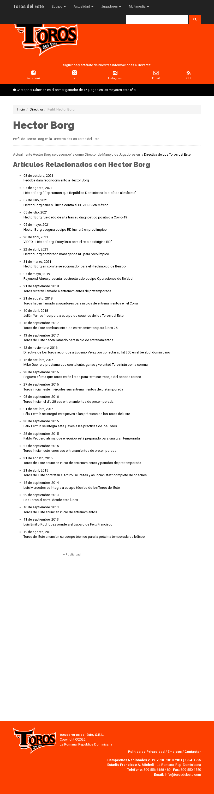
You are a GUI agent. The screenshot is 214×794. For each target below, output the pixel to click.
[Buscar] (195, 19)
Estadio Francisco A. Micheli (130, 765)
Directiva (36, 109)
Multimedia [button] (137, 6)
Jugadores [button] (109, 6)
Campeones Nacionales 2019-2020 (135, 760)
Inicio (21, 109)
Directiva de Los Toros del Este (167, 154)
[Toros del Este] (45, 36)
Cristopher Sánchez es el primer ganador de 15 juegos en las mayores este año (76, 90)
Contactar (193, 752)
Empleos (175, 752)
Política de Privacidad (146, 752)
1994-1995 (193, 760)
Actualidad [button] (82, 6)
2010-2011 (174, 760)
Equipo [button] (57, 6)
